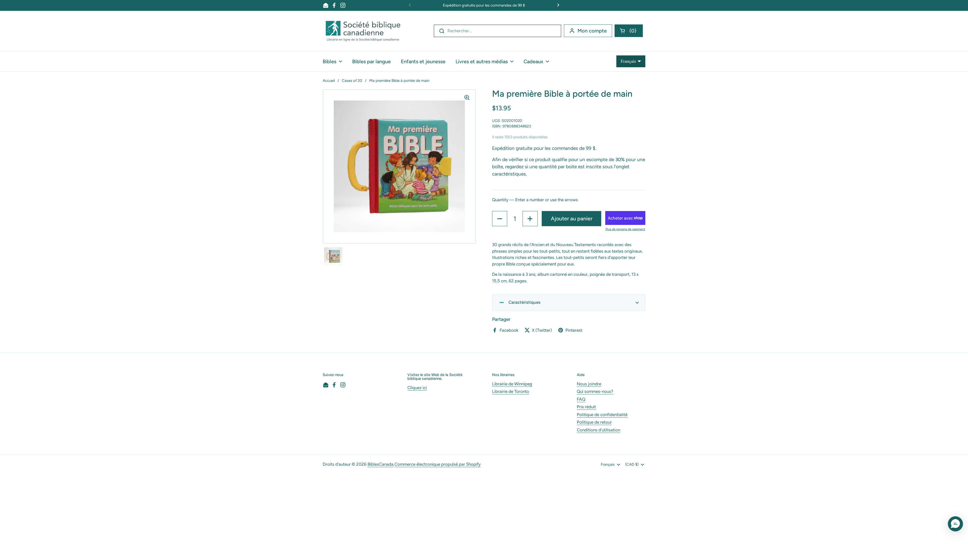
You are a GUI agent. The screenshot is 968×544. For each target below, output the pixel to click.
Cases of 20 (352, 80)
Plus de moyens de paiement (625, 229)
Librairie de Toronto (510, 391)
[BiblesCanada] (363, 31)
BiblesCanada (381, 464)
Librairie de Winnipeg (512, 383)
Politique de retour (594, 422)
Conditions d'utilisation (598, 429)
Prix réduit (586, 406)
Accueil (329, 80)
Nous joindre (589, 383)
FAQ (581, 399)
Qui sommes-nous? (595, 391)
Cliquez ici (417, 387)
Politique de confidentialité (602, 414)
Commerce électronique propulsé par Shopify (438, 464)
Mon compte (592, 31)
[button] (629, 30)
